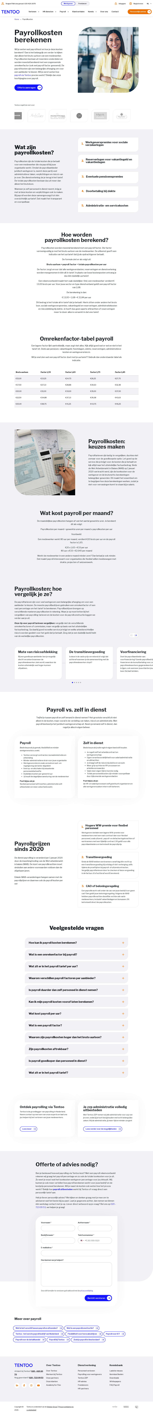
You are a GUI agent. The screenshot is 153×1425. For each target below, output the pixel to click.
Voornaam (45, 1223)
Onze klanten (52, 1381)
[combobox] (82, 1241)
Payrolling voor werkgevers (90, 1374)
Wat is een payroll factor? (45, 1025)
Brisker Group (52, 1407)
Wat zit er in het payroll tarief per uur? (53, 966)
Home (16, 19)
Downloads (114, 1378)
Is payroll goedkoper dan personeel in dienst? (58, 1060)
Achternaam (83, 1223)
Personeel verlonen (86, 1371)
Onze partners (52, 1378)
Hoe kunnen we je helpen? (52, 1260)
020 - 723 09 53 (36, 1378)
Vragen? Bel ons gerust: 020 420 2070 (21, 4)
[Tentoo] (10, 11)
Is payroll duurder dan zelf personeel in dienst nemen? (63, 990)
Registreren (138, 4)
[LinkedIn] (16, 1385)
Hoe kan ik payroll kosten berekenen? (53, 942)
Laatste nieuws (116, 1371)
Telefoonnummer (85, 1235)
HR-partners (83, 1389)
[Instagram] (31, 1385)
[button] (68, 3)
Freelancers (83, 1385)
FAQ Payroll (114, 1385)
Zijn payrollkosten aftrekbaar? (48, 1049)
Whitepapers (115, 1381)
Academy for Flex (53, 1385)
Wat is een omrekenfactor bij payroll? (53, 954)
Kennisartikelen (116, 1374)
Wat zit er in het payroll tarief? (48, 1072)
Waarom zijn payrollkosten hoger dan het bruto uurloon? (65, 1037)
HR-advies (82, 1381)
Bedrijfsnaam (47, 1235)
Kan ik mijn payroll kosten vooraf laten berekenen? (61, 1001)
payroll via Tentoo (22, 75)
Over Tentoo (51, 1371)
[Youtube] (38, 1385)
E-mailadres (46, 1248)
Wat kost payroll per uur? (45, 1013)
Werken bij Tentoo (54, 1374)
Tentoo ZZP (83, 1378)
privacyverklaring (86, 1291)
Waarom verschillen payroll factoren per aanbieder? (62, 978)
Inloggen (122, 4)
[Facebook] (24, 1385)
